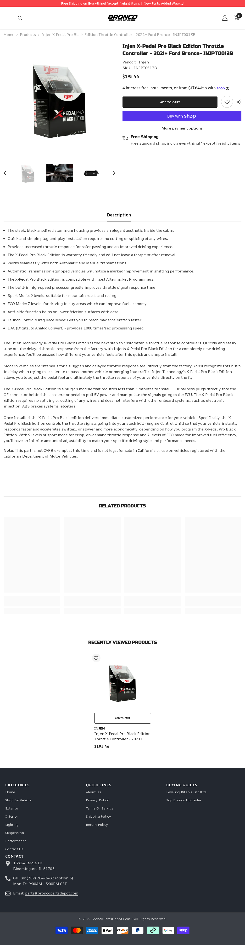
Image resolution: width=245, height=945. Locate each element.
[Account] (225, 18)
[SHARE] (237, 102)
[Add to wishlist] (96, 658)
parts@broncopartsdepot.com (51, 893)
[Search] (20, 18)
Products (28, 34)
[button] (5, 173)
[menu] (6, 18)
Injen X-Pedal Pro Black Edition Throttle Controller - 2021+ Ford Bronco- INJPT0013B (122, 736)
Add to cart (170, 102)
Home (9, 34)
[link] (227, 102)
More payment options (182, 128)
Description (119, 215)
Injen (144, 62)
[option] (59, 99)
